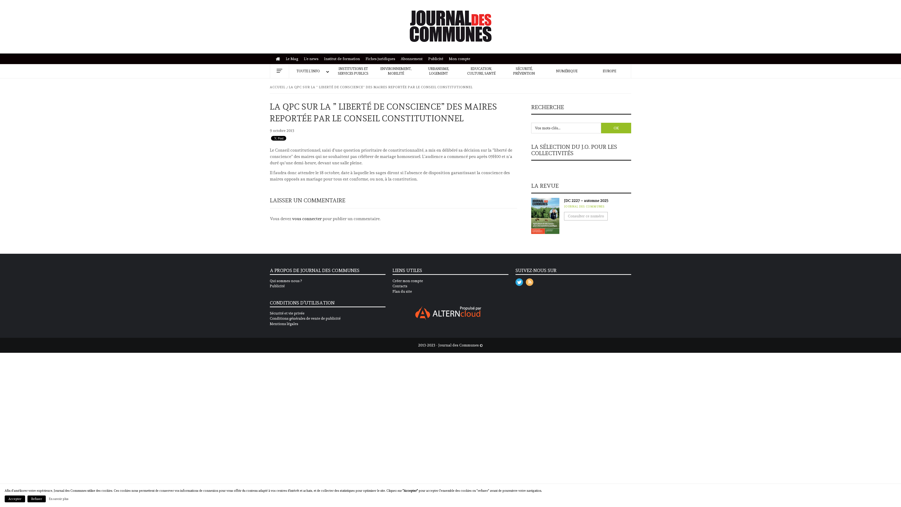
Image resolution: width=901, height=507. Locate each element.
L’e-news (311, 59)
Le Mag (292, 59)
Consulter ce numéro (586, 216)
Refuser (36, 499)
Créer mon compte (408, 281)
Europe (609, 71)
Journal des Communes (584, 206)
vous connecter (307, 218)
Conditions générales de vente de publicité (305, 318)
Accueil (279, 59)
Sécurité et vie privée (287, 313)
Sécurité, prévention (524, 71)
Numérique (566, 71)
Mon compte (459, 59)
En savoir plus (59, 499)
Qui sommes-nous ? (286, 281)
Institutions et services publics (353, 71)
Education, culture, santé (481, 71)
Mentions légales (284, 324)
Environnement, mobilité (396, 71)
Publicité (435, 59)
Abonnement (412, 59)
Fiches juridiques (380, 59)
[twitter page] (519, 281)
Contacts (400, 286)
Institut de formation (342, 59)
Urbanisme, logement (438, 71)
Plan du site (402, 291)
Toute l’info (308, 71)
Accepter (14, 499)
